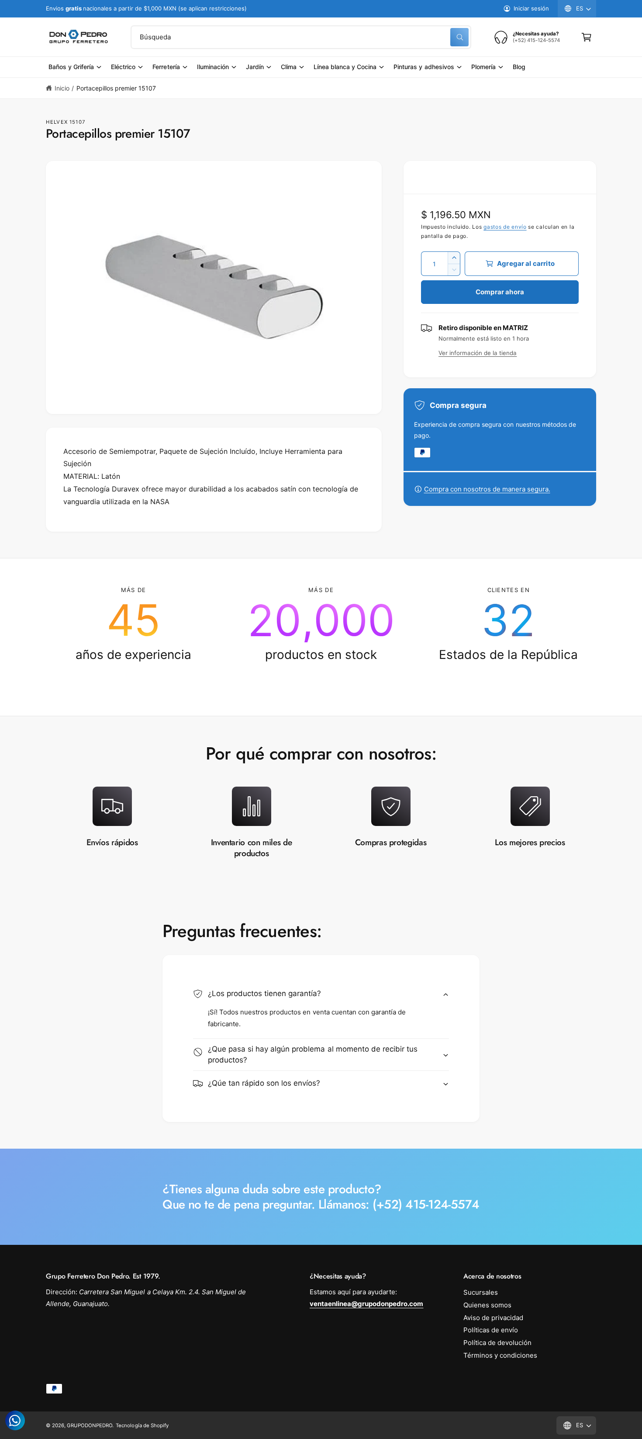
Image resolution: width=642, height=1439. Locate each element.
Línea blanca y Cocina (345, 66)
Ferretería (165, 66)
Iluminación (213, 66)
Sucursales (480, 1292)
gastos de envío (505, 226)
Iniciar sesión (531, 8)
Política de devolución (497, 1342)
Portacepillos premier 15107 (116, 88)
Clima (289, 66)
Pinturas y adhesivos (423, 66)
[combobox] (301, 37)
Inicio (62, 88)
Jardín (255, 66)
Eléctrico (123, 66)
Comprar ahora (500, 292)
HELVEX (57, 122)
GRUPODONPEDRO (89, 1425)
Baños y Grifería (71, 66)
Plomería (483, 66)
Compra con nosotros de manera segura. (487, 489)
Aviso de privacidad (493, 1318)
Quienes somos (487, 1305)
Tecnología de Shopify (142, 1425)
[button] (586, 37)
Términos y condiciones (500, 1355)
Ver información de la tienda (477, 352)
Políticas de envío (490, 1330)
